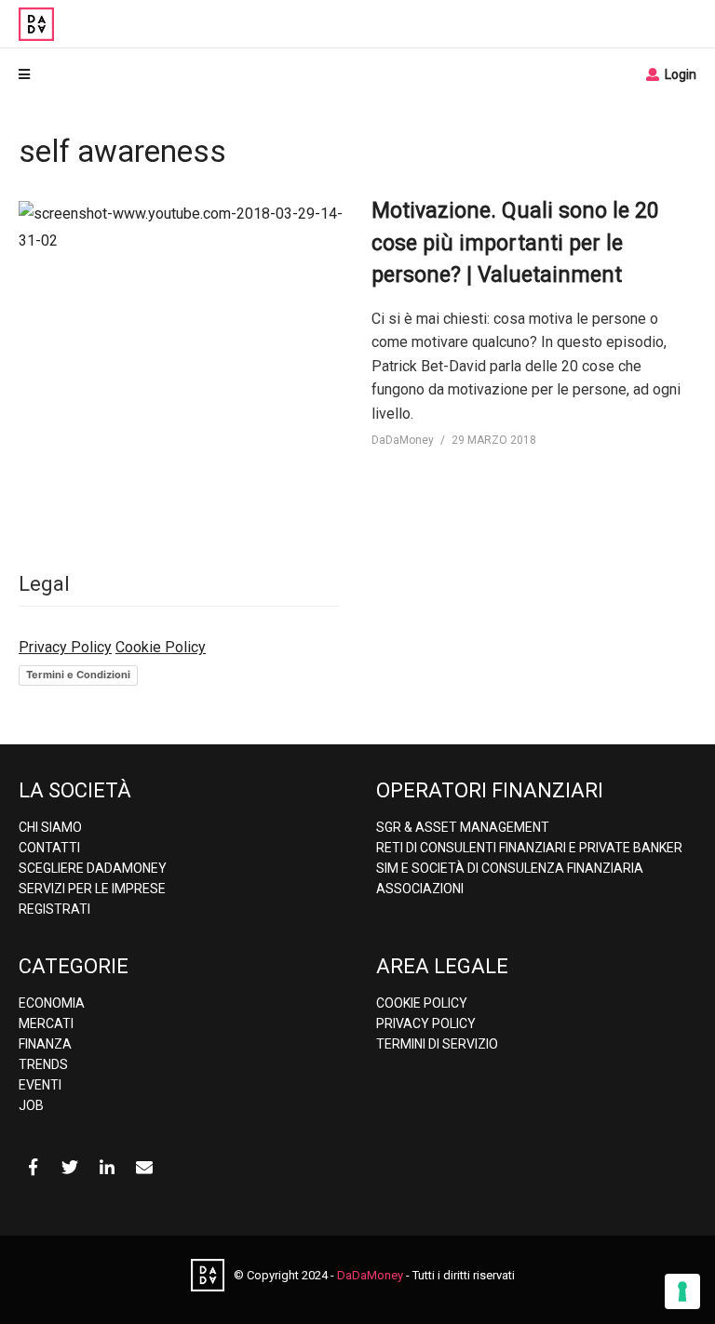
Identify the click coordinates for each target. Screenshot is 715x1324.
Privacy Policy (65, 647)
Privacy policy (426, 1023)
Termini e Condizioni (78, 674)
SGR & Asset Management (462, 827)
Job (31, 1105)
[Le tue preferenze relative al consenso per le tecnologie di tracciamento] (682, 1291)
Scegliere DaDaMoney (93, 868)
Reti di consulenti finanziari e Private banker (529, 847)
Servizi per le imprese (92, 888)
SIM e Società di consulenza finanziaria (509, 868)
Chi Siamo (50, 827)
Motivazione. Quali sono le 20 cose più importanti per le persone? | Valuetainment (515, 243)
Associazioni (420, 888)
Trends (43, 1064)
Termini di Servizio (437, 1043)
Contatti (49, 847)
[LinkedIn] (107, 1168)
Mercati (46, 1023)
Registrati (54, 909)
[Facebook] (33, 1168)
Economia (52, 1003)
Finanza (45, 1043)
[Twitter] (70, 1168)
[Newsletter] (144, 1168)
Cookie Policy (160, 647)
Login (679, 74)
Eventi (40, 1084)
